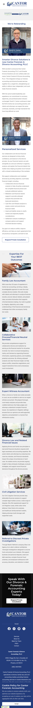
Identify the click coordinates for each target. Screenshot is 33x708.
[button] (4, 4)
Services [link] (16, 636)
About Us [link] (16, 639)
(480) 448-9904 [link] (16, 667)
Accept (16, 704)
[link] (16, 4)
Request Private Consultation (15, 240)
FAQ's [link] (16, 643)
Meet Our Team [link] (16, 641)
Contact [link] (16, 646)
